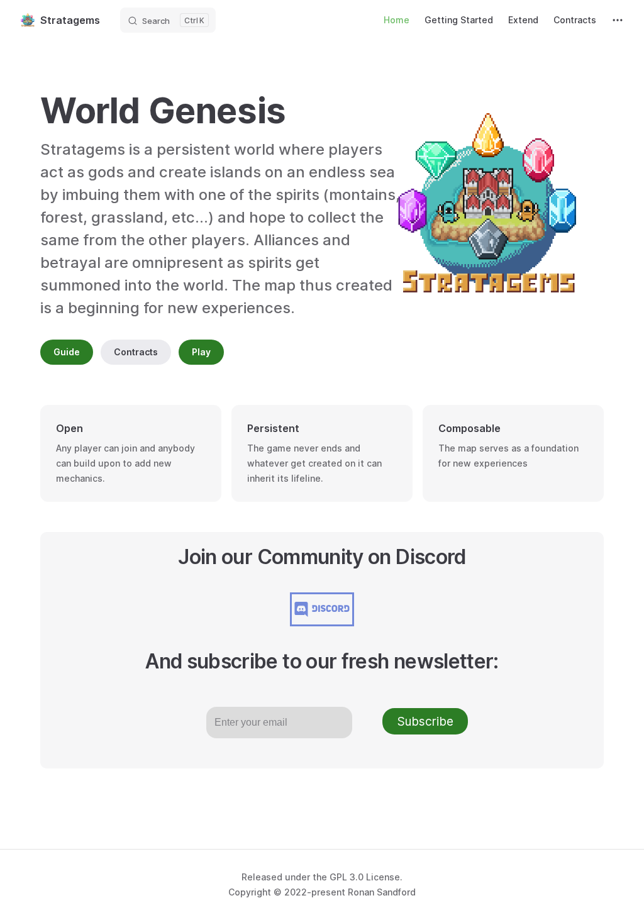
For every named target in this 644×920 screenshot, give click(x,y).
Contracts (136, 351)
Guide (66, 351)
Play (201, 351)
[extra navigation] (617, 20)
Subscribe (425, 721)
